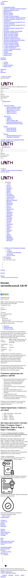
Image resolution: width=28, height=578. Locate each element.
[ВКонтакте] (1, 294)
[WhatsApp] (6, 294)
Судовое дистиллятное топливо (12, 49)
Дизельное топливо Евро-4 (11, 41)
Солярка (6, 52)
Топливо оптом (5, 517)
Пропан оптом (7, 55)
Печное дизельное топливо (11, 43)
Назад (9, 183)
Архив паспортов (8, 65)
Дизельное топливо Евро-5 (11, 32)
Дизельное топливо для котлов (12, 38)
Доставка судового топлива (11, 16)
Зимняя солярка (8, 50)
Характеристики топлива (7, 541)
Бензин (2, 523)
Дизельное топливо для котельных (13, 31)
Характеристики (8, 327)
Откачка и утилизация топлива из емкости (15, 8)
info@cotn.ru (7, 257)
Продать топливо (8, 13)
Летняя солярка (8, 53)
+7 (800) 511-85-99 (6, 76)
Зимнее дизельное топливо (11, 34)
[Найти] (2, 100)
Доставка (3, 535)
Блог (2, 539)
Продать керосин (8, 14)
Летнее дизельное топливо (11, 35)
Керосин (3, 524)
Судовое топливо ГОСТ (10, 47)
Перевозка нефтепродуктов (11, 10)
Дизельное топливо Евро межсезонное (14, 40)
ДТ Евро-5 (3, 520)
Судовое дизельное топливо (11, 44)
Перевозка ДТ (7, 11)
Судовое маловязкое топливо (11, 46)
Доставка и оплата (9, 329)
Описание (6, 326)
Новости (6, 63)
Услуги (2, 544)
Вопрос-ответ (7, 66)
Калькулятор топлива (6, 542)
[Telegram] (8, 294)
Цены (2, 538)
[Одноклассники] (3, 294)
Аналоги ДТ (4, 521)
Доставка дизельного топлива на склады (15, 17)
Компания (3, 526)
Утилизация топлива (9, 7)
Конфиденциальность (6, 571)
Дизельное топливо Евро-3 (11, 37)
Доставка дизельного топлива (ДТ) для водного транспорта (14, 22)
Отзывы (6, 62)
